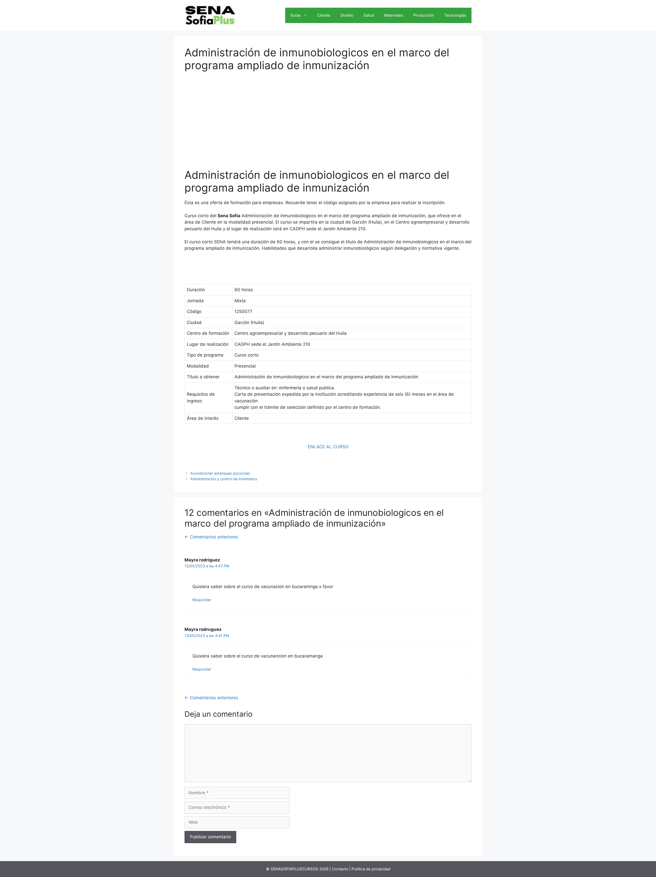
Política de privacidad (371, 868)
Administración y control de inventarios (223, 479)
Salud (369, 15)
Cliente (323, 15)
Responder (201, 600)
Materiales (393, 15)
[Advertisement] (328, 116)
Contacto (340, 868)
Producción (423, 15)
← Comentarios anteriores (211, 536)
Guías (295, 15)
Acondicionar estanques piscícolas (220, 473)
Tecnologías (455, 15)
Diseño (347, 15)
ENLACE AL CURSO (328, 446)
